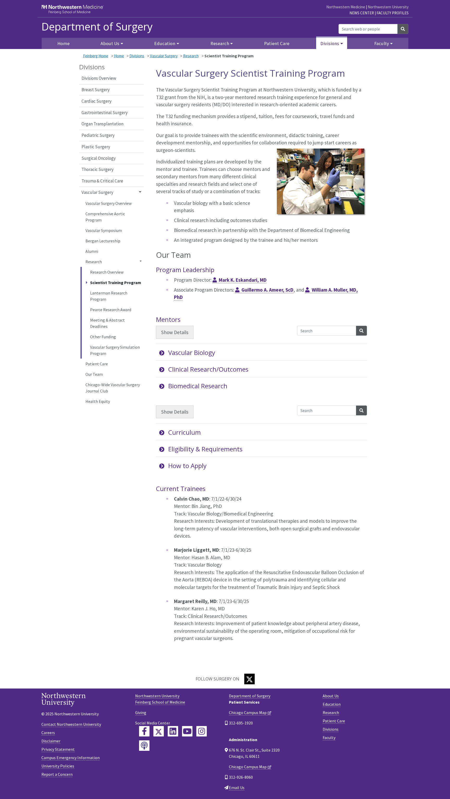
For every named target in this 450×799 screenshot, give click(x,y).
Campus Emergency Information (70, 757)
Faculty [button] (381, 43)
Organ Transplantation (102, 124)
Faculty (329, 737)
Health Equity (97, 401)
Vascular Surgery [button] (97, 192)
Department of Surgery (97, 26)
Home (119, 55)
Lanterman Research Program (108, 296)
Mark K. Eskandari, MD (243, 280)
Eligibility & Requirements (205, 449)
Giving (140, 712)
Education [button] (164, 43)
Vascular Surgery (164, 55)
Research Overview (106, 272)
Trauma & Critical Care (102, 181)
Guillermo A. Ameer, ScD (267, 290)
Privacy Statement (58, 749)
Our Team (94, 374)
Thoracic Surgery (98, 169)
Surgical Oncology (99, 158)
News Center (361, 12)
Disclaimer (50, 740)
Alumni (91, 251)
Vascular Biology (191, 352)
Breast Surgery (96, 90)
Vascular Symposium (103, 230)
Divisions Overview (99, 78)
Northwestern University (388, 6)
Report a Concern (57, 774)
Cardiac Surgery (96, 101)
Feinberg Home (95, 55)
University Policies (57, 766)
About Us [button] (110, 43)
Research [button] (219, 43)
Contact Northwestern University (71, 724)
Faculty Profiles (393, 12)
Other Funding (103, 336)
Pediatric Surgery (98, 135)
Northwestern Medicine (345, 6)
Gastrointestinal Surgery (105, 112)
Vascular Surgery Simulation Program (115, 350)
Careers (48, 732)
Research (191, 55)
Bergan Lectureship (102, 240)
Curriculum (184, 432)
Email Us (237, 787)
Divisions (136, 55)
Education (332, 704)
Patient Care (276, 43)
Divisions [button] (329, 43)
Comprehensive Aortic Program (105, 217)
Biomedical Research (197, 386)
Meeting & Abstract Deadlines (107, 323)
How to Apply (187, 465)
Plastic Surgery (96, 147)
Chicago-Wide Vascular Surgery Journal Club (112, 388)
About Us (331, 695)
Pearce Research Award (110, 309)
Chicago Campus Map (248, 712)
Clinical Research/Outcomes (208, 369)
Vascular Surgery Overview (108, 203)
